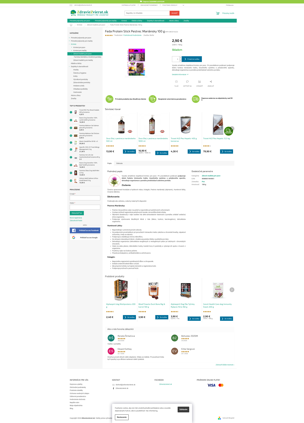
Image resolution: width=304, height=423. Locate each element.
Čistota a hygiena (79, 73)
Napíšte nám (74, 402)
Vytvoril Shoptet (228, 418)
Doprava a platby (129, 5)
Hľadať (175, 13)
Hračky (76, 70)
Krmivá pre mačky (80, 50)
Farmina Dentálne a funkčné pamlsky (87, 57)
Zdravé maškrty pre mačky (83, 60)
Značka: (148, 35)
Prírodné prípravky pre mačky (82, 41)
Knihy (75, 76)
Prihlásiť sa (77, 213)
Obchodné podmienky (149, 5)
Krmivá (73, 44)
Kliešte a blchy (76, 63)
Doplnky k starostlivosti (79, 66)
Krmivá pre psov (79, 47)
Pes (203, 182)
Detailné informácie (179, 74)
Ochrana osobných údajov (79, 393)
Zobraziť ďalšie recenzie (224, 365)
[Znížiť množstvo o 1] (180, 60)
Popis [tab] (109, 163)
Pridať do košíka (193, 59)
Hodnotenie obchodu (77, 399)
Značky (73, 98)
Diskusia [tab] (119, 163)
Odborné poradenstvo (78, 396)
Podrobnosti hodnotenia (132, 35)
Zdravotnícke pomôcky (81, 82)
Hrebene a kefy (78, 86)
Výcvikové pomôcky (80, 79)
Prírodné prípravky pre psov (81, 38)
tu (157, 411)
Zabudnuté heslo (76, 220)
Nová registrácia (76, 218)
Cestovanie (77, 92)
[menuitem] (79, 21)
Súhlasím (183, 409)
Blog (71, 408)
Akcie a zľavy (76, 95)
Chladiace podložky (80, 89)
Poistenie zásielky (169, 5)
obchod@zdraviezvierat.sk (125, 385)
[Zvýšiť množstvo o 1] (180, 57)
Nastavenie (122, 417)
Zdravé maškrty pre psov (82, 54)
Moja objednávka (76, 405)
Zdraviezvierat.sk (122, 388)
